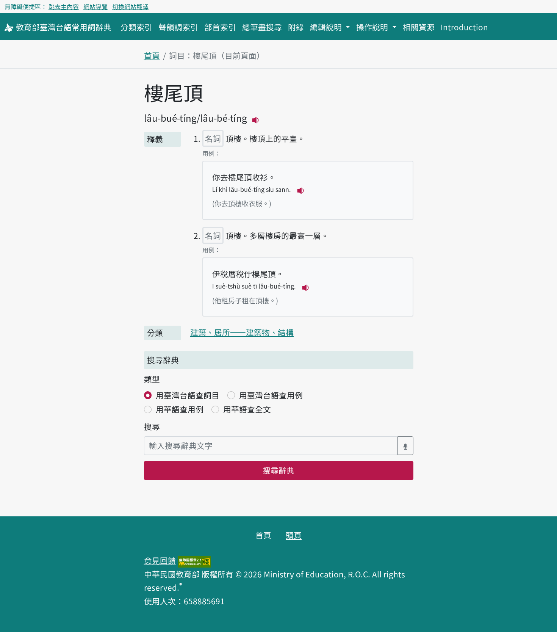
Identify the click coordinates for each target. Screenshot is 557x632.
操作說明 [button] (373, 27)
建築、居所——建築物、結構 (242, 332)
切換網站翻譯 (130, 6)
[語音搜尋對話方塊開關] (405, 445)
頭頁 (294, 535)
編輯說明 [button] (327, 27)
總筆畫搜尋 (262, 27)
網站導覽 (95, 6)
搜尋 (152, 426)
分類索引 (136, 27)
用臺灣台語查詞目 (187, 395)
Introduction (464, 27)
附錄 (296, 27)
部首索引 (220, 27)
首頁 (152, 55)
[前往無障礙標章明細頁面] (194, 560)
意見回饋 (160, 560)
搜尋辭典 (278, 470)
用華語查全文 (247, 409)
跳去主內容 (64, 6)
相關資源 (419, 27)
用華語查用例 (179, 409)
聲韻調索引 (178, 27)
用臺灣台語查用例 (271, 395)
